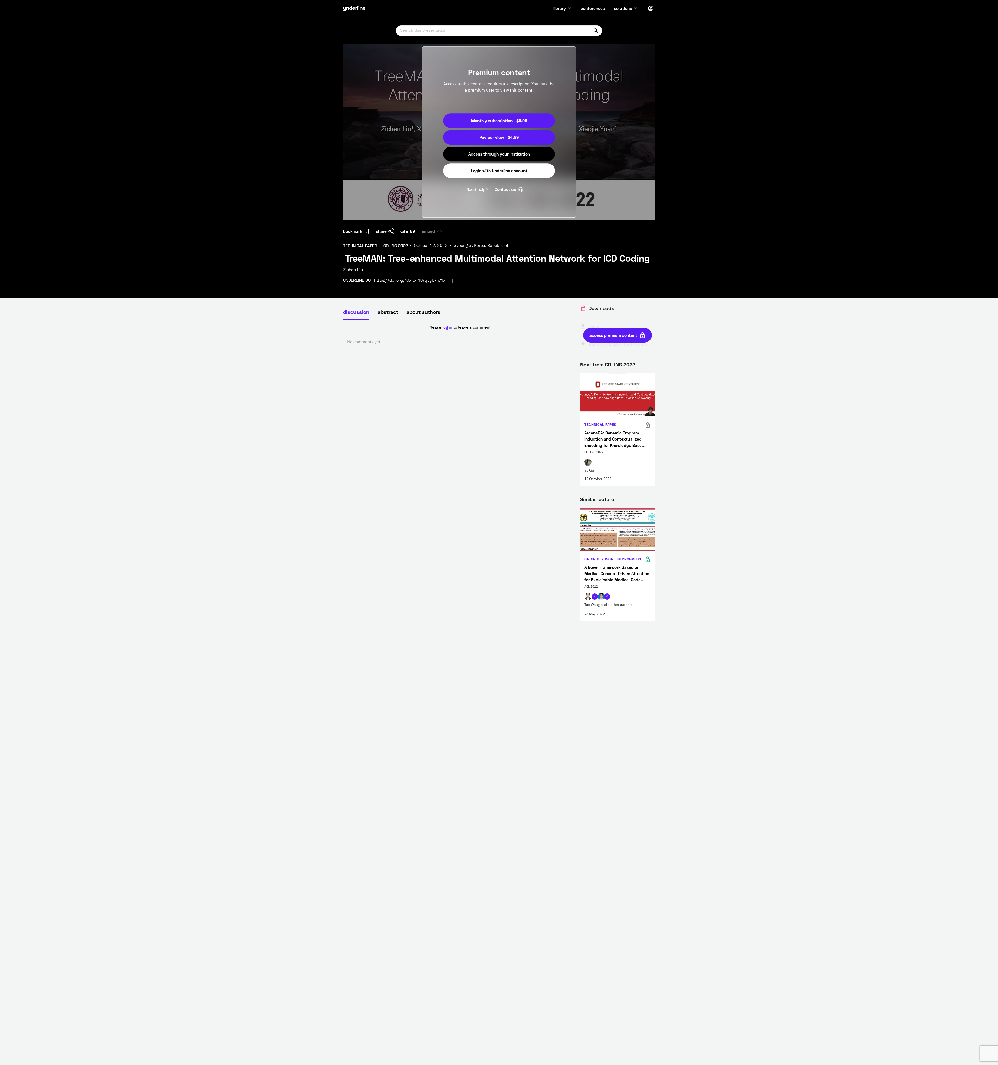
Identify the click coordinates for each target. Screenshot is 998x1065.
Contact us (505, 189)
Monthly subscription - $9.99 (499, 120)
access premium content (613, 335)
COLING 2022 (620, 364)
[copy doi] (453, 280)
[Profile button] (651, 8)
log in (447, 328)
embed (428, 231)
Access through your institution (499, 153)
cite (404, 231)
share (381, 231)
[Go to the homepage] (354, 8)
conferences (593, 8)
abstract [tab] (388, 312)
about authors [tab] (423, 312)
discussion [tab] (356, 312)
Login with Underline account (499, 170)
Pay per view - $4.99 (499, 137)
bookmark (352, 231)
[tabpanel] (459, 335)
